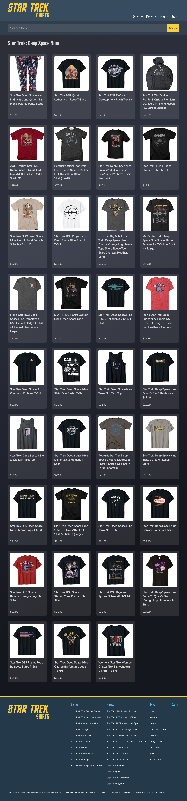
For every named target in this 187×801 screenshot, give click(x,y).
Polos (153, 753)
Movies (150, 16)
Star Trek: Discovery (81, 741)
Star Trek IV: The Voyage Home (122, 729)
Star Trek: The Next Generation (86, 717)
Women (154, 717)
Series (136, 16)
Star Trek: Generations (118, 747)
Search (175, 16)
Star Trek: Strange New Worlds (86, 765)
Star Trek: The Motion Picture (121, 711)
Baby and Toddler (158, 729)
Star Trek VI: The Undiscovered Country (126, 741)
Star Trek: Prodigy (80, 759)
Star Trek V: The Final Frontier (121, 735)
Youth (153, 723)
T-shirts (154, 735)
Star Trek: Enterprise (81, 735)
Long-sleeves (157, 741)
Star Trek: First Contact (118, 753)
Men (152, 711)
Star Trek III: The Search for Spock (123, 723)
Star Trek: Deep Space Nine (84, 723)
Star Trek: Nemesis (116, 765)
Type (162, 16)
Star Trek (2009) (115, 771)
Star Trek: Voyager (80, 729)
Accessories (156, 759)
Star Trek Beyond (115, 783)
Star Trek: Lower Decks (82, 753)
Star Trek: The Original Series (85, 711)
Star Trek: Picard (79, 747)
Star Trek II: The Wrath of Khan (122, 717)
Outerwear (155, 747)
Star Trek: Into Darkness (118, 777)
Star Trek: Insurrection (118, 759)
